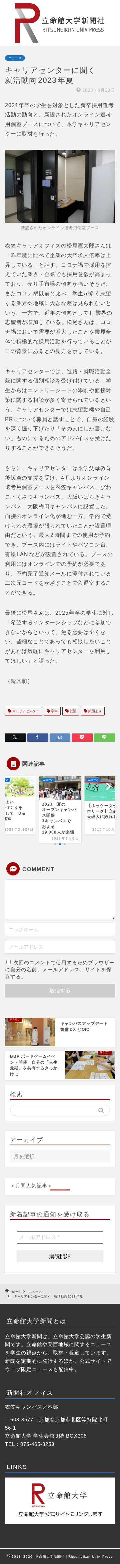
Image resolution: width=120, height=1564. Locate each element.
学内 (54, 711)
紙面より (94, 711)
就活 (72, 711)
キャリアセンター (25, 711)
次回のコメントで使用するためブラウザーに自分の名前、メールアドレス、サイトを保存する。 (60, 969)
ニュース (15, 58)
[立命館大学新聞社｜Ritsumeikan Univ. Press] (60, 41)
